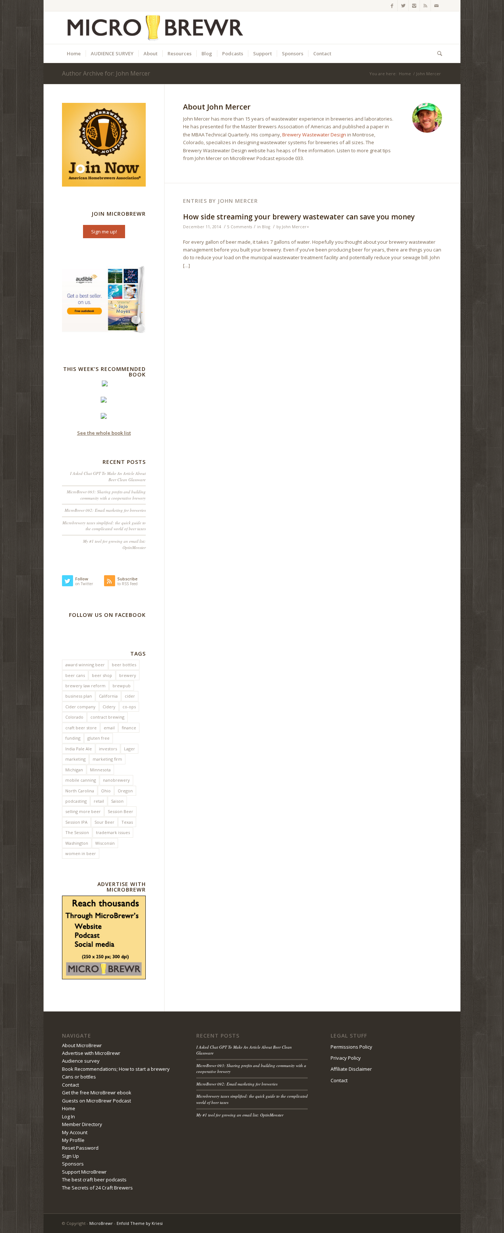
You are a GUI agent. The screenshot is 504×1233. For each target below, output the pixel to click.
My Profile (73, 1140)
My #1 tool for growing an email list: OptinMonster (239, 1115)
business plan (78, 696)
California (108, 696)
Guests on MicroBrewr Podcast (96, 1100)
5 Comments (239, 226)
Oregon (125, 790)
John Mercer (294, 226)
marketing (75, 759)
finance (129, 727)
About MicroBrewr (82, 1045)
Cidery (109, 706)
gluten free (98, 738)
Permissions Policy (351, 1046)
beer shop (102, 675)
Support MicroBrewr (84, 1171)
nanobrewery (116, 780)
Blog (266, 226)
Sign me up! (104, 231)
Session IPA (76, 822)
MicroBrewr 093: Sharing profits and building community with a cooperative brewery (106, 495)
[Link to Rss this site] (425, 5)
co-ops (129, 706)
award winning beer (85, 664)
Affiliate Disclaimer (351, 1069)
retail (99, 801)
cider (130, 696)
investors (108, 748)
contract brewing (107, 717)
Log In (68, 1116)
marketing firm (107, 759)
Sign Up (70, 1156)
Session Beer (120, 811)
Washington (76, 843)
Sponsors (73, 1163)
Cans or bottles (79, 1076)
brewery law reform (85, 685)
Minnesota (100, 769)
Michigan (74, 769)
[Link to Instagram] (414, 5)
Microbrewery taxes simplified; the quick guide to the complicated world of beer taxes (104, 526)
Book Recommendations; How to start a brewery (116, 1069)
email (109, 727)
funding (72, 738)
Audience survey (81, 1060)
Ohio (106, 790)
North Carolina (79, 790)
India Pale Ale (78, 748)
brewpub (122, 685)
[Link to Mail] (436, 5)
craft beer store (81, 727)
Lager (129, 748)
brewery (127, 675)
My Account (74, 1132)
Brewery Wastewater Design (314, 134)
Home (405, 73)
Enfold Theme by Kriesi (140, 1223)
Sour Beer (104, 822)
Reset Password (80, 1148)
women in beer (80, 853)
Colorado (74, 717)
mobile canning (80, 780)
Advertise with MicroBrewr (91, 1053)
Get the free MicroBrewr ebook (96, 1092)
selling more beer (83, 811)
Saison (117, 801)
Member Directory (82, 1124)
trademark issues (113, 832)
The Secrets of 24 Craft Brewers (97, 1187)
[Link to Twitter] (403, 5)
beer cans (75, 675)
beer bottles (124, 664)
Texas (127, 822)
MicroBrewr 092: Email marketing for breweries (105, 510)
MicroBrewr (101, 1223)
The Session (77, 832)
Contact (70, 1084)
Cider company (80, 706)
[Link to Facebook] (392, 5)
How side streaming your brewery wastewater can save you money (299, 217)
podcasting (76, 801)
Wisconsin (105, 843)
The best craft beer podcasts (94, 1179)
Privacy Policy (346, 1058)
